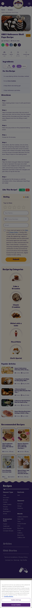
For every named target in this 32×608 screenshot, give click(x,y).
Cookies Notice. (8, 596)
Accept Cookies (16, 604)
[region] (16, 594)
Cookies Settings (16, 600)
